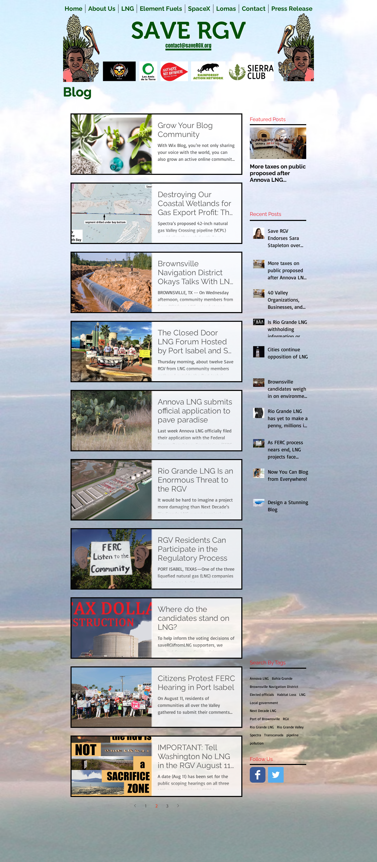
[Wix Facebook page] (257, 775)
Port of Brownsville (265, 719)
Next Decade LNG (263, 710)
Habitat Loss (286, 694)
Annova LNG (259, 678)
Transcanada (273, 735)
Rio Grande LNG (262, 727)
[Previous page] (135, 805)
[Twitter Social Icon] (276, 775)
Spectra (255, 735)
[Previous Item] (258, 143)
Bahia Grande (282, 678)
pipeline (292, 735)
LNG (302, 694)
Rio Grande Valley (290, 727)
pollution (257, 743)
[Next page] (178, 805)
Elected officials (262, 694)
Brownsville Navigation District (274, 686)
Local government (264, 702)
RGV (286, 719)
